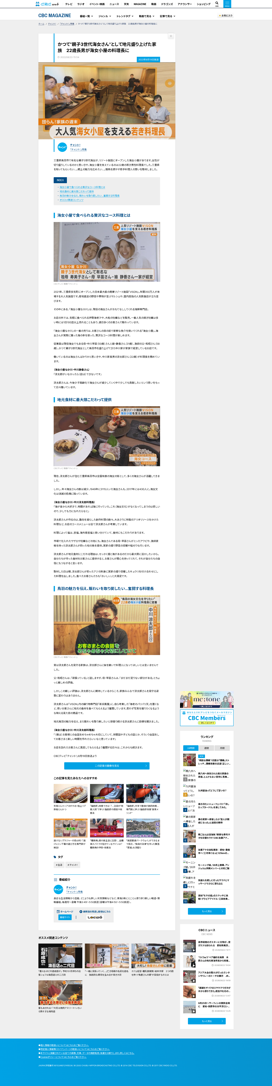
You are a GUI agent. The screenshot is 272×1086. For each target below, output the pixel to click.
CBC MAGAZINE (54, 15)
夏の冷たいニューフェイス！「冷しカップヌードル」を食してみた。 (213, 806)
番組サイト (65, 917)
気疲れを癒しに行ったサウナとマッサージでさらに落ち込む (213, 882)
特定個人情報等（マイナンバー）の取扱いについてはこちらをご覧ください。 (75, 1049)
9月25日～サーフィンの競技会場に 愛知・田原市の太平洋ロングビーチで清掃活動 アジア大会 (214, 1006)
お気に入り (227, 15)
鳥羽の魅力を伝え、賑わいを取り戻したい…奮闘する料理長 (89, 195)
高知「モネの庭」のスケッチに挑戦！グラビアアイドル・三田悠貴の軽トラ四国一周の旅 (214, 898)
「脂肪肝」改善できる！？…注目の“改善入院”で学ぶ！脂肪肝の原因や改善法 (106, 809)
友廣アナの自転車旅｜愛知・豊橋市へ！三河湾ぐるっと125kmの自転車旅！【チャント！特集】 (214, 853)
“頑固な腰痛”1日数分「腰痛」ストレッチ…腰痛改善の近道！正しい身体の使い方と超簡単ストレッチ (214, 763)
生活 (60, 865)
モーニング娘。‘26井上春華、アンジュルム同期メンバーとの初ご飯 (213, 867)
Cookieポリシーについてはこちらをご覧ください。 (63, 1057)
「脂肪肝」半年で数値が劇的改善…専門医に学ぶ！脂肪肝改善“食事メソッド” (142, 809)
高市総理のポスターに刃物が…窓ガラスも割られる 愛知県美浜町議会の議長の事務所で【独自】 (214, 945)
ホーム (41, 23)
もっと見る (207, 911)
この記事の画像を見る (107, 765)
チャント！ (52, 23)
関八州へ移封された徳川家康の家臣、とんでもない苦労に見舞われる (213, 776)
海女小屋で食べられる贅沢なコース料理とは (82, 187)
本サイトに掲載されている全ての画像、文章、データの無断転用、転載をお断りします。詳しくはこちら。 (87, 1053)
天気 (126, 4)
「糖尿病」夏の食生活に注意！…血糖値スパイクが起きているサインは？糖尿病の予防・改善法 (107, 844)
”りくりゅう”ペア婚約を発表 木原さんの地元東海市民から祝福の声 (214, 960)
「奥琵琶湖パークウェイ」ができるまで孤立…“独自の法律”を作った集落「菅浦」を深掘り (142, 844)
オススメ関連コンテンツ (71, 199)
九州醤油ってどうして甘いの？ (212, 790)
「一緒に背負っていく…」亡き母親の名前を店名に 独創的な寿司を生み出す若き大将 (106, 973)
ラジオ (80, 4)
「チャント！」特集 (67, 23)
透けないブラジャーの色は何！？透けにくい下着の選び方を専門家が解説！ (70, 844)
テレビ (68, 4)
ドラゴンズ (167, 4)
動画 (153, 4)
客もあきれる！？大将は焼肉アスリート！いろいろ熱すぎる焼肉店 (60, 1010)
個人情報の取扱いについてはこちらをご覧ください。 (64, 1045)
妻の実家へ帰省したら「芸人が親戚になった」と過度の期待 (213, 821)
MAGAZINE (140, 4)
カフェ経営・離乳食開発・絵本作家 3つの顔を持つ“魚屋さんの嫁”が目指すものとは (152, 973)
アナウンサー (185, 4)
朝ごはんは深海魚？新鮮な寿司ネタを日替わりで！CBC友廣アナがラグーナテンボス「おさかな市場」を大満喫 (214, 839)
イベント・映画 (97, 4)
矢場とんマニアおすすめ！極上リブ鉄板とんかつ (70, 808)
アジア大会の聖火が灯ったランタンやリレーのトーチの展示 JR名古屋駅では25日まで (214, 975)
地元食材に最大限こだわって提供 (77, 191)
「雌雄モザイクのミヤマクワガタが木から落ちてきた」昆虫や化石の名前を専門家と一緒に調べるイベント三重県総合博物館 (214, 992)
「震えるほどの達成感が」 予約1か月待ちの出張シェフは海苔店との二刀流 (59, 973)
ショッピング (203, 4)
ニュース (114, 4)
